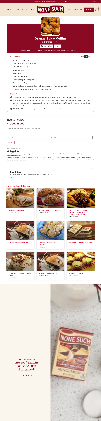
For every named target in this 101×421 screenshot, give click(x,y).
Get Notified (27, 375)
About (69, 9)
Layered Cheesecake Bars (80, 243)
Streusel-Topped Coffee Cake (20, 274)
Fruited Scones (76, 273)
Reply (8, 163)
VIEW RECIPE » (13, 212)
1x (86, 56)
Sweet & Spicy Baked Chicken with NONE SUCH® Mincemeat (78, 212)
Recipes (20, 9)
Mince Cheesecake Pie (18, 243)
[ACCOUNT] (99, 1)
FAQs (76, 9)
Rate (58, 46)
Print (44, 46)
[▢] (11, 60)
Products (10, 9)
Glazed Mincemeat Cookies (47, 244)
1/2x (82, 56)
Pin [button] (51, 46)
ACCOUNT (95, 1)
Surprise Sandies (16, 210)
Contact (83, 9)
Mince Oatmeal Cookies (49, 210)
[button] (43, 41)
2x (89, 56)
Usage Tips (30, 9)
